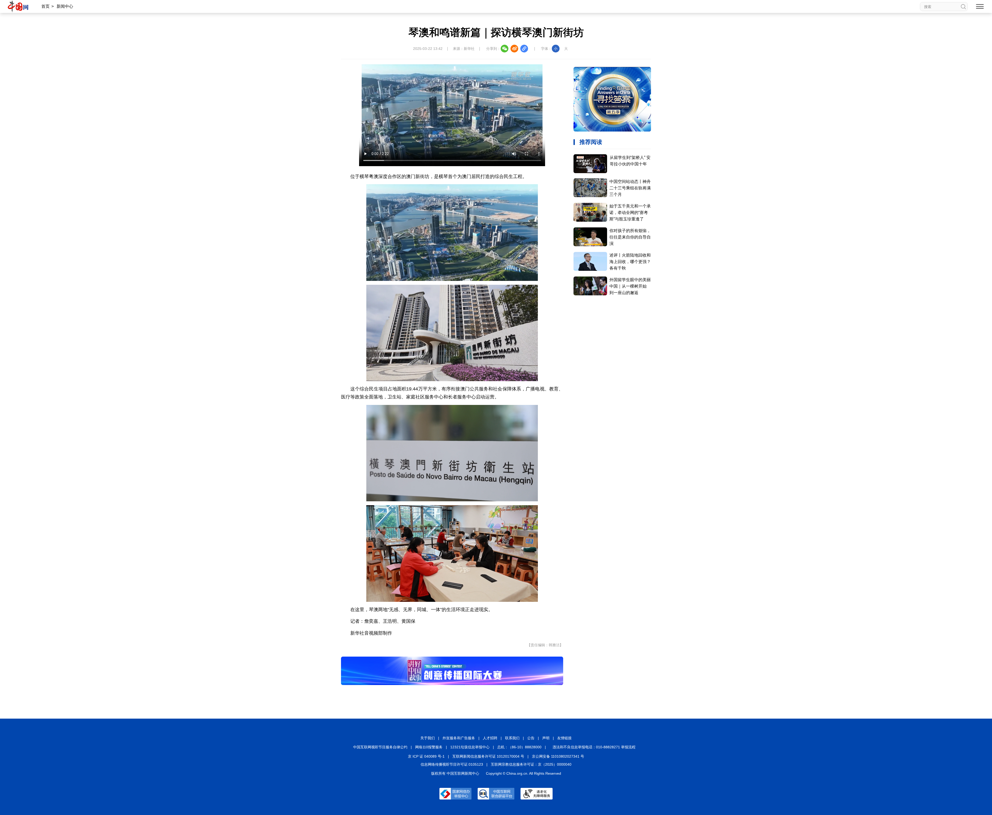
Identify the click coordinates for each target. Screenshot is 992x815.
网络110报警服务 (429, 747)
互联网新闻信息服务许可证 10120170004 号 (488, 756)
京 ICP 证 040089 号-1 (426, 756)
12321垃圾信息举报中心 (470, 747)
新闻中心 (65, 6)
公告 (530, 738)
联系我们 (512, 738)
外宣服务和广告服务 (459, 738)
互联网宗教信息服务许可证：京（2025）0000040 (531, 764)
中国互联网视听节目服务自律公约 (380, 747)
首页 (45, 6)
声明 (545, 738)
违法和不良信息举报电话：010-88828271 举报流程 (594, 747)
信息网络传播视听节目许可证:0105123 (452, 764)
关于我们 (427, 738)
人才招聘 (490, 738)
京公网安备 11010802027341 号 (558, 756)
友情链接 (564, 738)
